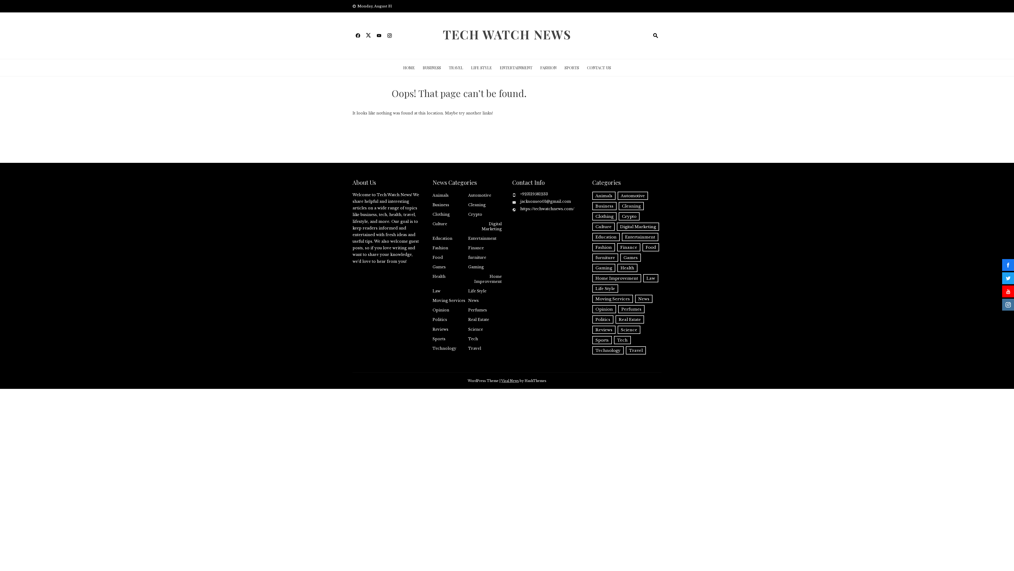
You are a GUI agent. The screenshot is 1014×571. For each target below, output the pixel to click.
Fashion (548, 67)
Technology (444, 348)
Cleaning (477, 204)
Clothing (441, 214)
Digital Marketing (492, 226)
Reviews (440, 329)
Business (432, 67)
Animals (441, 195)
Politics (440, 319)
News (473, 300)
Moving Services (449, 300)
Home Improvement (488, 279)
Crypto (475, 214)
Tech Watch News (507, 34)
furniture (477, 257)
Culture (440, 224)
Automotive (479, 195)
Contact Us (599, 67)
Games (439, 267)
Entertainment (516, 67)
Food (438, 257)
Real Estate (478, 319)
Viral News (510, 381)
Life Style (481, 67)
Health (439, 276)
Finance (476, 248)
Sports (572, 67)
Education (442, 238)
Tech (473, 339)
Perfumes (477, 310)
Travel (456, 67)
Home (409, 67)
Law (436, 291)
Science (475, 329)
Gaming (476, 267)
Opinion (441, 310)
